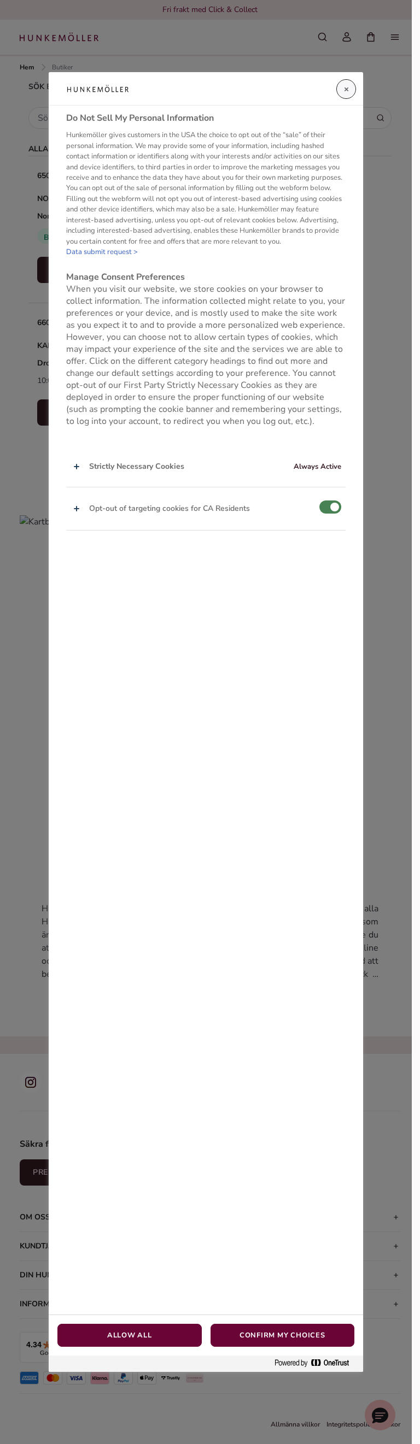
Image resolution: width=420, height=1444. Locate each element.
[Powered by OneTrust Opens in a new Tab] (316, 1363)
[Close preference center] (346, 89)
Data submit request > (102, 252)
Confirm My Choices (282, 1335)
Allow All (129, 1335)
